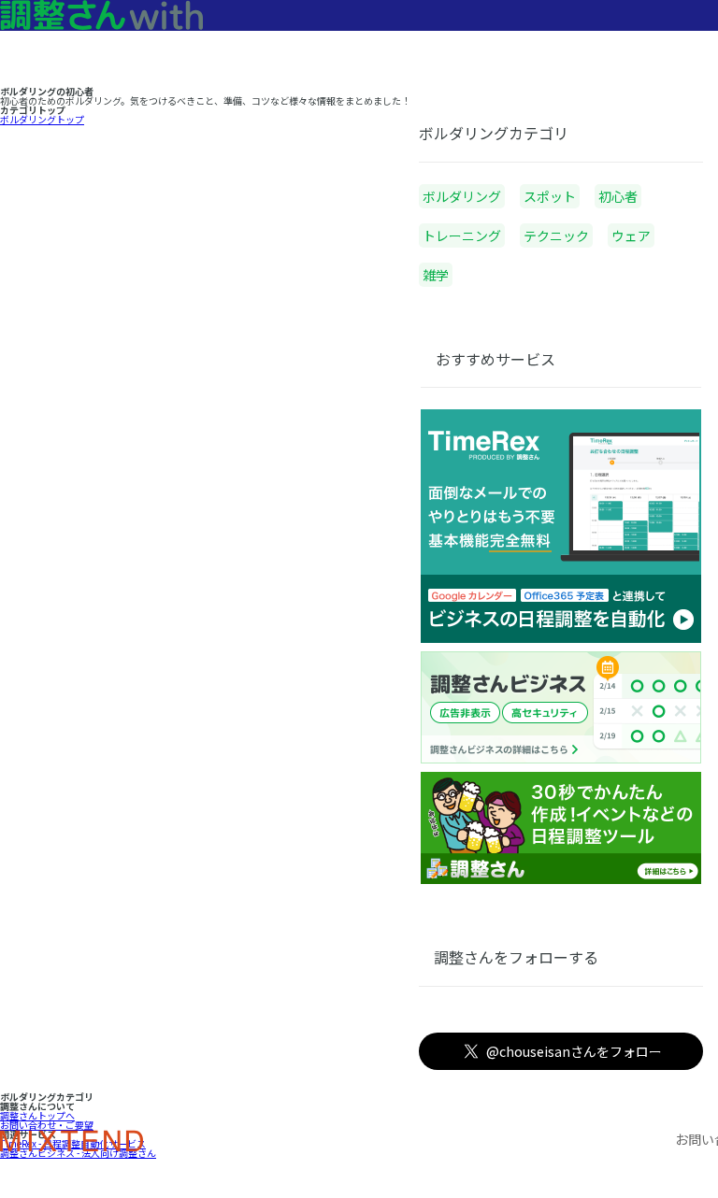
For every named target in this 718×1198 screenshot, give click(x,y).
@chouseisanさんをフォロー (574, 1051)
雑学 (436, 274)
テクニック (556, 235)
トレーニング (462, 235)
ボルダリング (462, 196)
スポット (550, 196)
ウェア (631, 235)
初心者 (618, 196)
